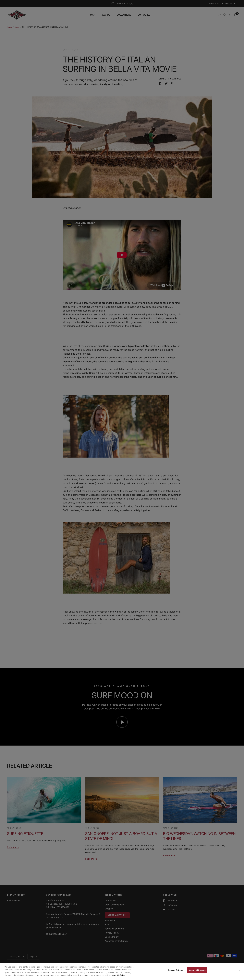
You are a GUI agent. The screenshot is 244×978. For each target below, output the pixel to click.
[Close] (239, 970)
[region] (122, 970)
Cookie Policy (119, 975)
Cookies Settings (175, 970)
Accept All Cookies (197, 970)
